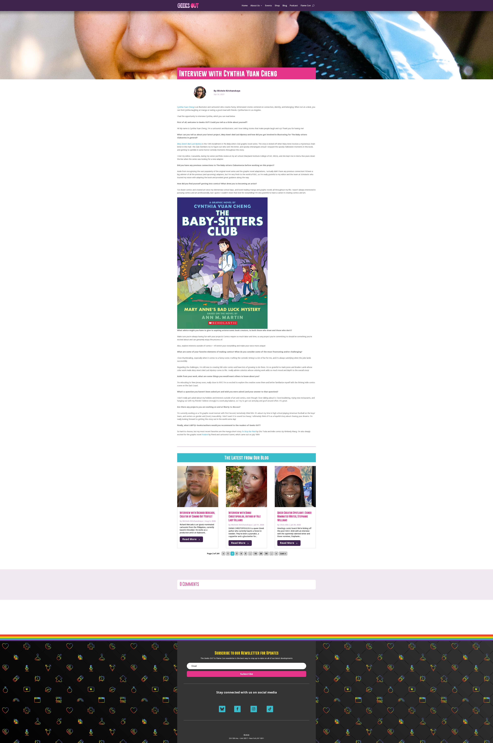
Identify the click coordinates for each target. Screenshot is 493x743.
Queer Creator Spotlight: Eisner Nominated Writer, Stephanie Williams (294, 516)
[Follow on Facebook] (237, 709)
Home (245, 5)
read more (189, 539)
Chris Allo (284, 525)
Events (268, 5)
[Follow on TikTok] (270, 709)
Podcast (294, 5)
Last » (283, 553)
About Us (255, 5)
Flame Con (306, 5)
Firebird (205, 434)
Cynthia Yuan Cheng (185, 107)
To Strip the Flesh (249, 431)
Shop (277, 5)
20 (261, 553)
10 (255, 553)
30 (266, 553)
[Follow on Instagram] (253, 709)
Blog (285, 5)
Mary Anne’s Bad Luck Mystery (189, 144)
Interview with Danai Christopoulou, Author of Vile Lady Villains (245, 516)
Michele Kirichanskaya (192, 521)
